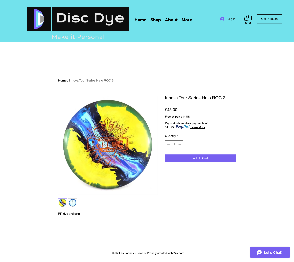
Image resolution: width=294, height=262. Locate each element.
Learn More (197, 127)
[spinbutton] (174, 144)
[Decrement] (168, 144)
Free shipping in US (177, 116)
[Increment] (180, 144)
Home (62, 80)
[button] (247, 19)
